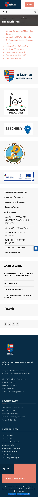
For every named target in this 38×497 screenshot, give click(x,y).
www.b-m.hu (7, 454)
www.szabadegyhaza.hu (11, 448)
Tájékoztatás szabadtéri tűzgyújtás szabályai (19, 296)
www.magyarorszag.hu (10, 457)
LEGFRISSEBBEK (13, 265)
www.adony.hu (7, 436)
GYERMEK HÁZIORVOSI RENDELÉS (15, 241)
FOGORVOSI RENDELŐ (15, 248)
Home (4, 18)
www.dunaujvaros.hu (10, 451)
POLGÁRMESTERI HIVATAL (15, 192)
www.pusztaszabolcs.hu (11, 442)
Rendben (12, 494)
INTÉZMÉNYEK (10, 212)
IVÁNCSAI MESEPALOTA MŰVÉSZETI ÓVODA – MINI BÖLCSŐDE (17, 220)
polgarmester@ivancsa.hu (20, 373)
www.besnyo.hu (8, 445)
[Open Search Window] (34, 12)
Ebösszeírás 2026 (10, 283)
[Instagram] (10, 324)
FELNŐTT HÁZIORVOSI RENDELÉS (15, 234)
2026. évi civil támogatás (14, 289)
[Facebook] (6, 324)
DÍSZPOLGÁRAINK (12, 207)
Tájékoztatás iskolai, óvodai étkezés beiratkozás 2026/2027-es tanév (18, 275)
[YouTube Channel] (18, 324)
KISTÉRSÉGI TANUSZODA (16, 228)
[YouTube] (14, 324)
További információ (23, 494)
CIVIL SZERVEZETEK (12, 252)
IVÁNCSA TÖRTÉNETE (13, 197)
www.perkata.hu (8, 439)
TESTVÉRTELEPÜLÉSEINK (14, 202)
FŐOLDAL (12, 18)
